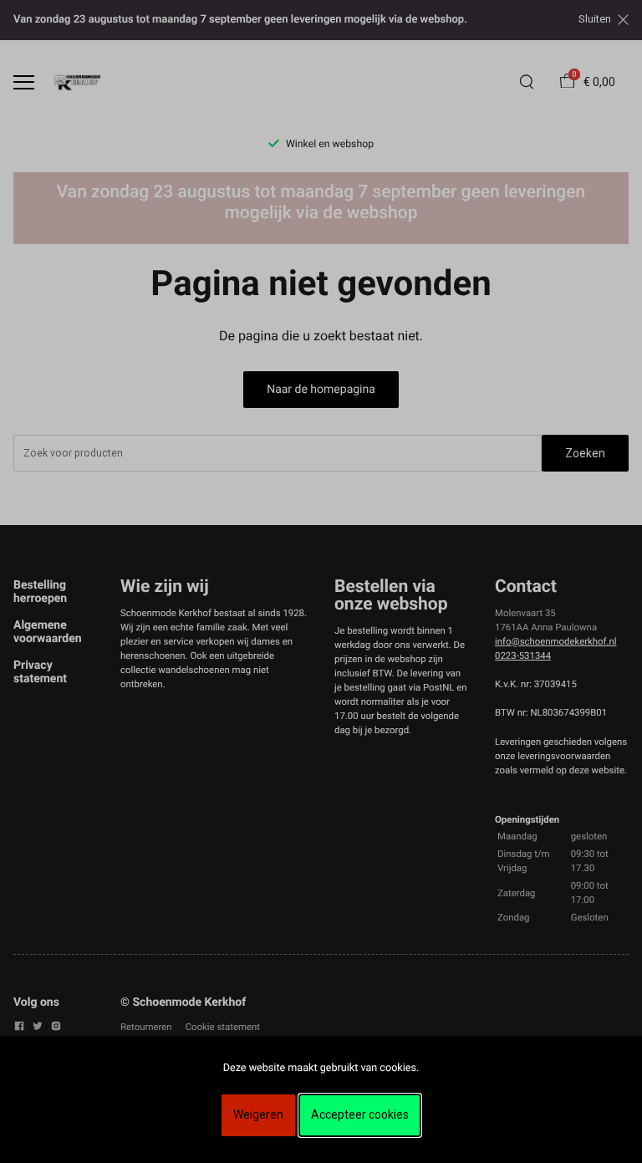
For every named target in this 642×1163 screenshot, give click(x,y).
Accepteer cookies (360, 1114)
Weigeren (258, 1114)
